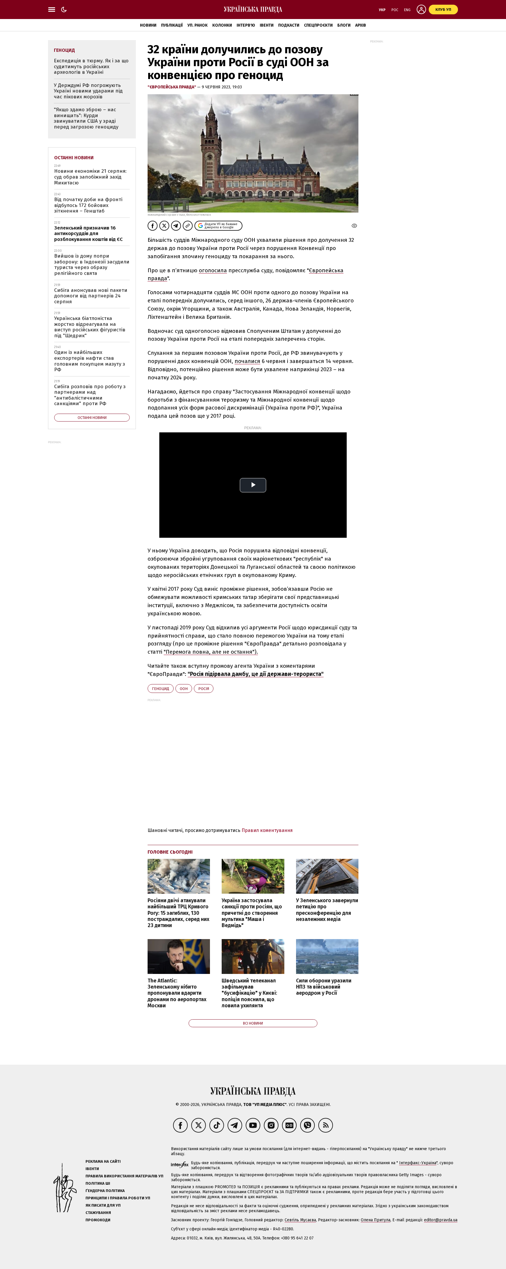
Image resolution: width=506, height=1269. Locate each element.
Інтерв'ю (246, 25)
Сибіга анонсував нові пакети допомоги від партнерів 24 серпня (90, 296)
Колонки (222, 25)
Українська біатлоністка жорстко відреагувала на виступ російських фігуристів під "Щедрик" (89, 327)
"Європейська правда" (172, 87)
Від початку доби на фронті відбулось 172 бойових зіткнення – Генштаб (88, 205)
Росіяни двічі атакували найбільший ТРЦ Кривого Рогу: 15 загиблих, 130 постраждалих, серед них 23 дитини (178, 913)
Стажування (98, 1212)
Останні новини (74, 157)
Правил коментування (267, 830)
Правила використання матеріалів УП (124, 1176)
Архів (360, 25)
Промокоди (98, 1220)
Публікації (172, 25)
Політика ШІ (98, 1183)
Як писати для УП (103, 1205)
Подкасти (288, 25)
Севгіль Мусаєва (300, 1219)
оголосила (213, 270)
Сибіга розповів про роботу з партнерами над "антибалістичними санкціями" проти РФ (90, 395)
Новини (148, 25)
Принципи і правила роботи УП (118, 1198)
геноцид (160, 688)
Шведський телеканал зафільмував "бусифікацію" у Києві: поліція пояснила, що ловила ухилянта (249, 993)
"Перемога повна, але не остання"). (211, 651)
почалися (247, 361)
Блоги (344, 25)
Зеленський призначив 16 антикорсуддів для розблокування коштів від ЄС (88, 233)
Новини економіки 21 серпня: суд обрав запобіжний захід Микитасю (90, 177)
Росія (203, 688)
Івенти (266, 25)
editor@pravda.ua (440, 1219)
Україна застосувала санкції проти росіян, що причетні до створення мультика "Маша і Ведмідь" (252, 913)
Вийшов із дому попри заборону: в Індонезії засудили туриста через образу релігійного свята (91, 264)
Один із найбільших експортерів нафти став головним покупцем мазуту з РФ (89, 361)
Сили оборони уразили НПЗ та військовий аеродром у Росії (323, 987)
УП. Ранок (197, 25)
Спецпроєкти (318, 25)
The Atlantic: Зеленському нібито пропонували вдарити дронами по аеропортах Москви (177, 993)
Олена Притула (375, 1219)
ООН (184, 688)
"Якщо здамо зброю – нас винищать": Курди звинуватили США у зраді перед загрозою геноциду (86, 118)
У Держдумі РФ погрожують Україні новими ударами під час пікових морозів (88, 91)
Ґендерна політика (105, 1190)
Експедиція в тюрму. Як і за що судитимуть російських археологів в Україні (91, 66)
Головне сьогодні (170, 852)
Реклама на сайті (103, 1161)
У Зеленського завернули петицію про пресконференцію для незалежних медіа (327, 910)
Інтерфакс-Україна (417, 1162)
